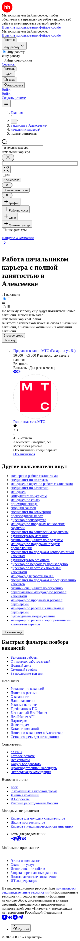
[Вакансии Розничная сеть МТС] (44, 397)
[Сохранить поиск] (6, 169)
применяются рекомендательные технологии (39, 890)
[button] (7, 90)
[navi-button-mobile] (6, 103)
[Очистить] (8, 157)
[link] (9, 79)
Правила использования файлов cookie (31, 35)
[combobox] (22, 147)
